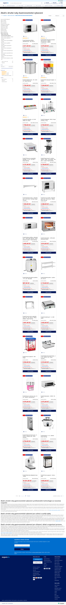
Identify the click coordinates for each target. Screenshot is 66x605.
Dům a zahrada (3, 23)
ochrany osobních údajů (36, 552)
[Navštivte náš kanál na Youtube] (44, 568)
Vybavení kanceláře (4, 28)
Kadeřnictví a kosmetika (5, 24)
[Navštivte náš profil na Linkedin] (47, 568)
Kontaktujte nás (38, 559)
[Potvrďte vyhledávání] (42, 3)
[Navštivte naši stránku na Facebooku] (46, 568)
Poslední (28, 495)
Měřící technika (3, 21)
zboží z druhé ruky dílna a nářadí (54, 510)
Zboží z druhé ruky (4, 33)
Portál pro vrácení (37, 562)
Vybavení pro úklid (4, 26)
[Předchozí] (19, 496)
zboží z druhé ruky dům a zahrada (6, 532)
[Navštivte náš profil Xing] (49, 568)
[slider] (1, 68)
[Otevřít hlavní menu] (3, 5)
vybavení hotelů (58, 520)
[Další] (25, 496)
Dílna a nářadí (3, 20)
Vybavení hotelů (4, 30)
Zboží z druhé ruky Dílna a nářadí (7, 36)
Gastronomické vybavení (5, 19)
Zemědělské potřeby (4, 25)
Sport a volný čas (4, 31)
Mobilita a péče (3, 29)
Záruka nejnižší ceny (27, 50)
